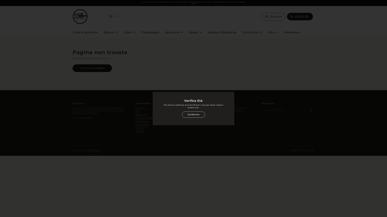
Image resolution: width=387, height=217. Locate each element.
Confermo (193, 114)
